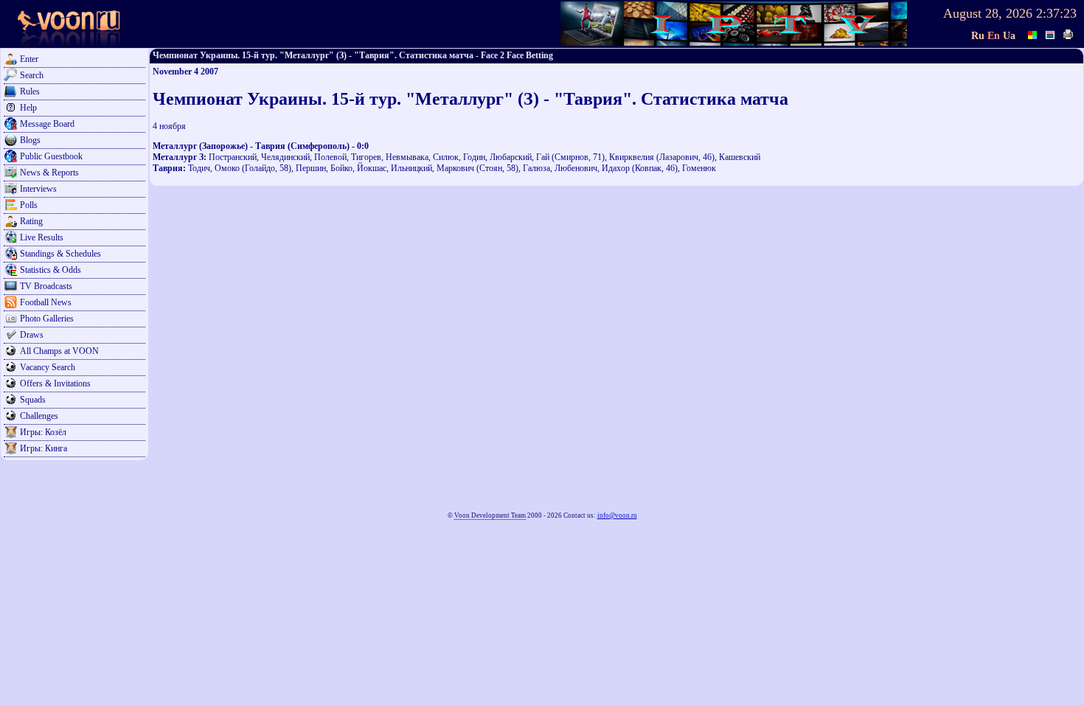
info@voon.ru (617, 515)
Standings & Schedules (60, 254)
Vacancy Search (47, 367)
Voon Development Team (490, 515)
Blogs (30, 140)
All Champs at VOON (59, 351)
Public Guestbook (51, 156)
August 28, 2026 (987, 13)
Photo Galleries (47, 318)
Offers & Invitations (55, 383)
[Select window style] (1050, 33)
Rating (31, 221)
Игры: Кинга (43, 448)
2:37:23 (1056, 13)
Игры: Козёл (43, 432)
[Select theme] (1033, 33)
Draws (32, 335)
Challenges (39, 416)
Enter (29, 59)
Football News (46, 302)
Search (32, 75)
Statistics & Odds (50, 270)
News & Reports (49, 172)
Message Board (47, 124)
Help (28, 108)
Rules (30, 91)
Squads (33, 400)
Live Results (41, 237)
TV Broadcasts (46, 286)
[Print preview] (1068, 33)
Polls (29, 205)
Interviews (38, 189)
